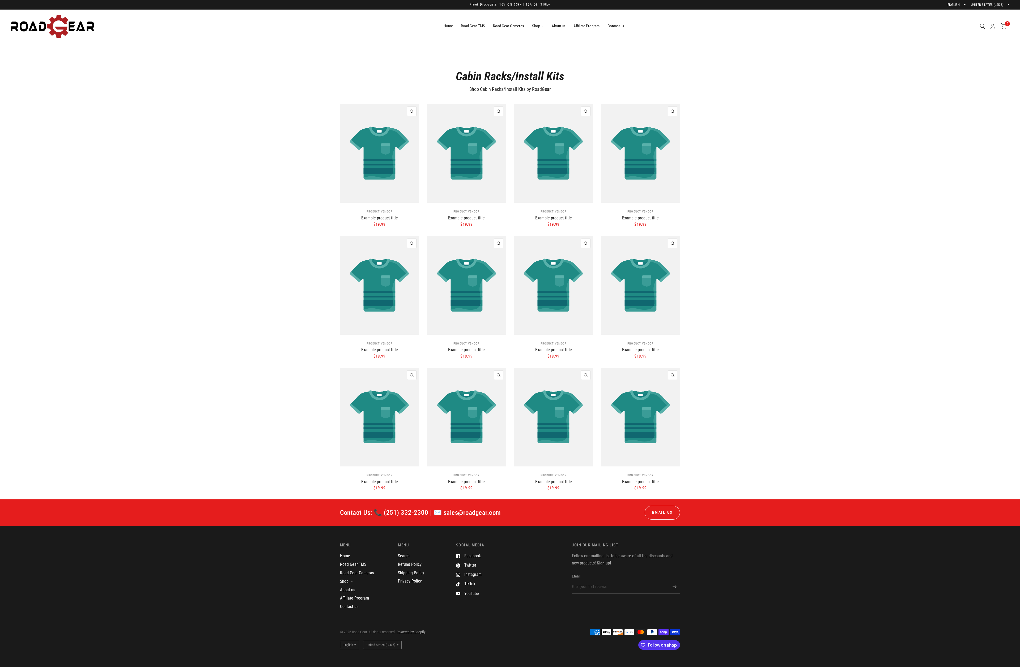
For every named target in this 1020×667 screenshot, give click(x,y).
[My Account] (993, 26)
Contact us (615, 26)
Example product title (379, 217)
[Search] (982, 26)
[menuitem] (448, 26)
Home (448, 26)
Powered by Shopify (411, 632)
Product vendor (380, 211)
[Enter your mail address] (674, 586)
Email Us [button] (662, 512)
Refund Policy (410, 564)
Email (576, 576)
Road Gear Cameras (508, 26)
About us (559, 26)
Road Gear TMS (473, 26)
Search (404, 555)
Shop (536, 26)
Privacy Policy (410, 581)
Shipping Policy (411, 572)
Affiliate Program (586, 26)
